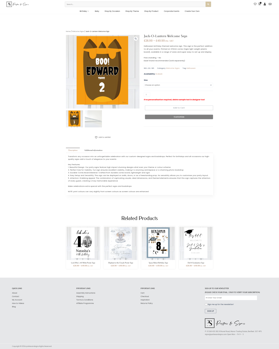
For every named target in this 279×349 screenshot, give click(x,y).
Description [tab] (72, 150)
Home (68, 31)
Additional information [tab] (93, 150)
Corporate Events (171, 11)
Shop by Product (151, 11)
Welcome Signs (78, 31)
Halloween (191, 68)
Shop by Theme (132, 11)
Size (146, 80)
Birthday (83, 11)
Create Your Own (192, 11)
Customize (179, 117)
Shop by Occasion (112, 11)
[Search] (208, 4)
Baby (97, 11)
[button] (136, 39)
